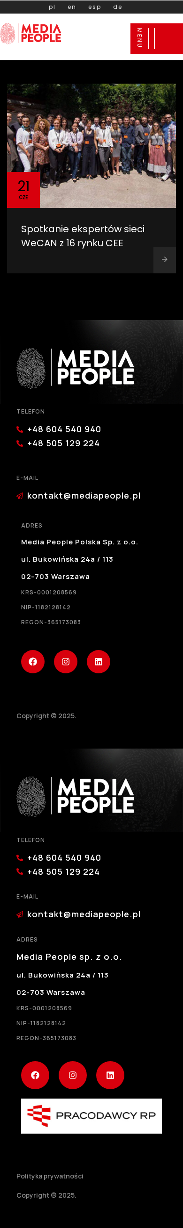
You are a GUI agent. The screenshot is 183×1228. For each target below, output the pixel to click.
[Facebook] (33, 661)
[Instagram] (65, 661)
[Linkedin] (98, 661)
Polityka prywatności (50, 1175)
